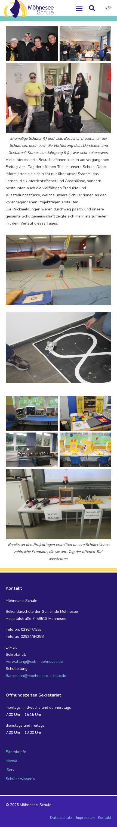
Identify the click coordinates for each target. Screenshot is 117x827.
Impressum (85, 817)
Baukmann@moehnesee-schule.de (36, 675)
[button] (79, 8)
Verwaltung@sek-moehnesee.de (34, 661)
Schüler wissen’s (20, 778)
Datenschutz (61, 817)
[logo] (108, 8)
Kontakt (104, 817)
